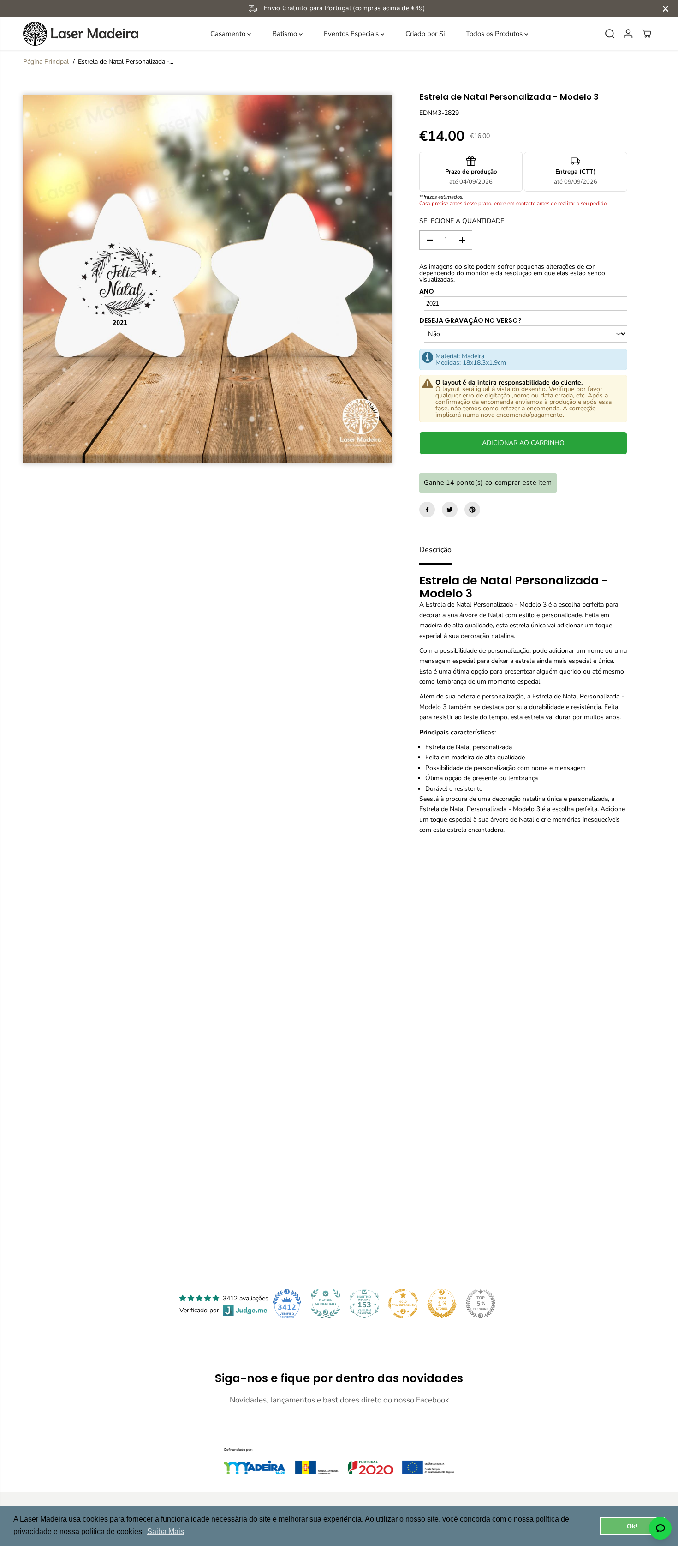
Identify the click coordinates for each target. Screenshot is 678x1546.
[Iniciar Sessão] (628, 33)
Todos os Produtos (495, 33)
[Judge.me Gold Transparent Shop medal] (403, 1303)
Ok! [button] (632, 1526)
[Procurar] (609, 33)
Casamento (228, 33)
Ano (426, 291)
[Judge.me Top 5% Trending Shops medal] (480, 1303)
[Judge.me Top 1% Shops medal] (442, 1303)
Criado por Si (425, 33)
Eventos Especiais (352, 33)
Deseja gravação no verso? (470, 320)
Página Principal (46, 61)
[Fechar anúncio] (665, 9)
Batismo (285, 33)
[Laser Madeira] (80, 33)
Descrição (435, 550)
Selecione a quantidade (461, 221)
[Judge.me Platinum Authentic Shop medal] (325, 1303)
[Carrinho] (646, 33)
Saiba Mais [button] (165, 1531)
